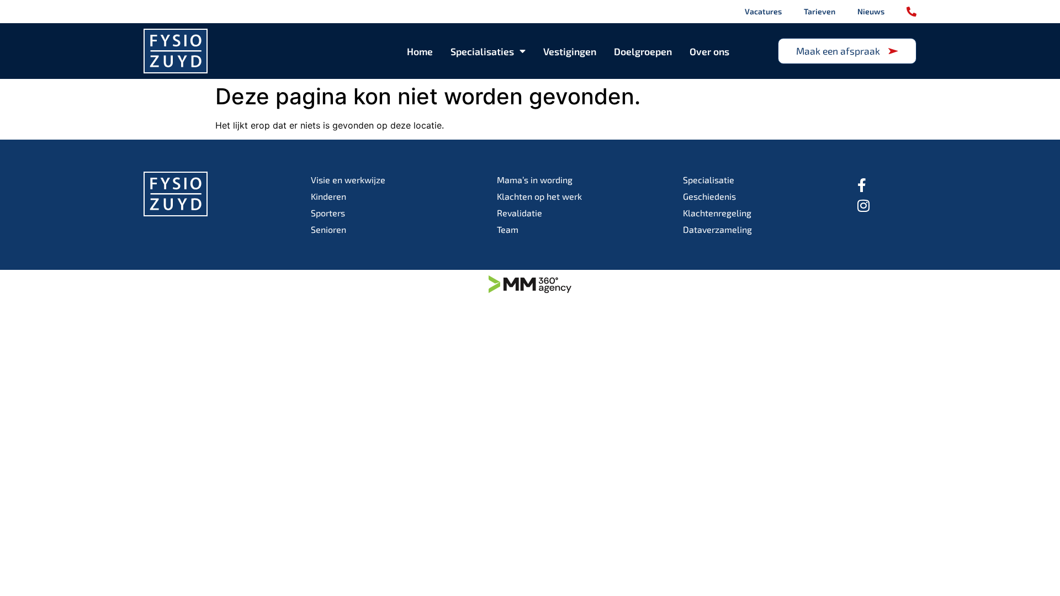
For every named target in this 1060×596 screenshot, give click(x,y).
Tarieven (819, 11)
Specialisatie (708, 179)
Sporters (328, 212)
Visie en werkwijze (348, 179)
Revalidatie (519, 212)
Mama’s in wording (535, 179)
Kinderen (328, 196)
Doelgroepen (643, 51)
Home (420, 51)
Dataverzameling (717, 229)
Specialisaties (482, 51)
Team (507, 229)
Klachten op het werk (539, 196)
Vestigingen (569, 51)
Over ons (709, 51)
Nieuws (870, 11)
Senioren (328, 229)
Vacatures (763, 11)
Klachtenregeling (717, 212)
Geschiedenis (709, 196)
